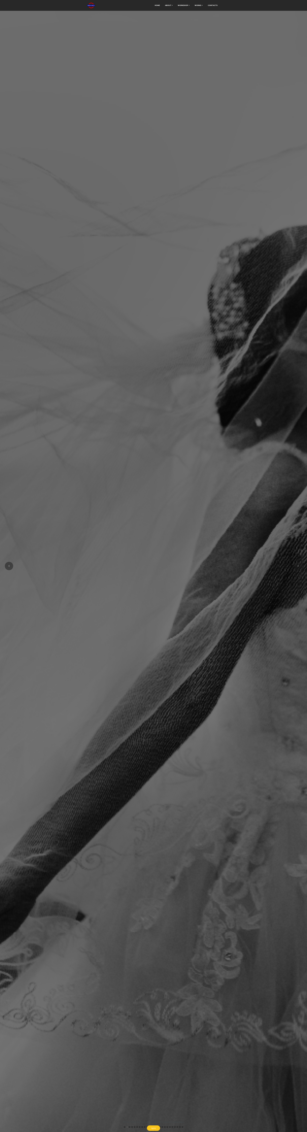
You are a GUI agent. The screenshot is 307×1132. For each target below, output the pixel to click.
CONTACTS (213, 5)
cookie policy (178, 1122)
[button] (9, 566)
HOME (157, 5)
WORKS (198, 5)
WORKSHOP (183, 5)
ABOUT (168, 5)
